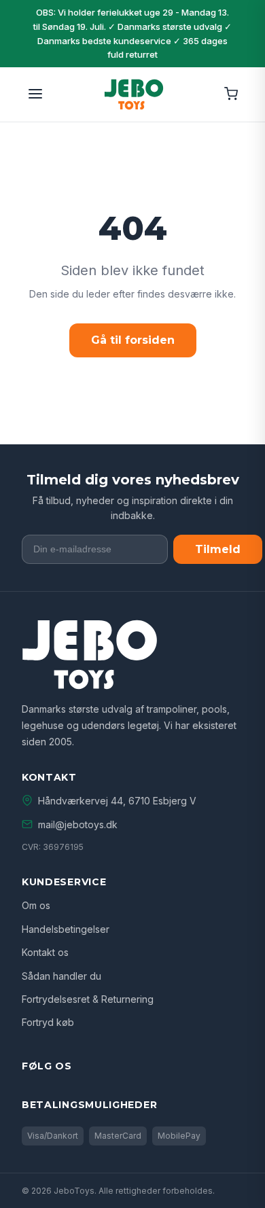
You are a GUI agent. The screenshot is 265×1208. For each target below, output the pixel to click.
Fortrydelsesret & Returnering (88, 999)
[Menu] (35, 94)
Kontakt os (45, 952)
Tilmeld (218, 549)
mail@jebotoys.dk (78, 824)
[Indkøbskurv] (231, 95)
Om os (36, 905)
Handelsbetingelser (65, 929)
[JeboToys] (133, 94)
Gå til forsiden (133, 340)
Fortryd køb (48, 1022)
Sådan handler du (61, 976)
